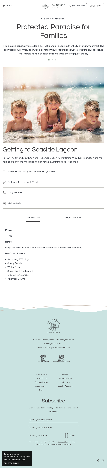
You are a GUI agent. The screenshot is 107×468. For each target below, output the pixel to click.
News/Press (41, 378)
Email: (53, 348)
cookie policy (20, 459)
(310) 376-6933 (56, 344)
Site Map (65, 382)
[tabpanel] (53, 254)
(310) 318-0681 (15, 192)
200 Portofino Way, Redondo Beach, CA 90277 (33, 171)
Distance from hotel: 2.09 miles (24, 182)
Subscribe (53, 401)
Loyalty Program (65, 386)
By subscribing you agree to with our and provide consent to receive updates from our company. (53, 443)
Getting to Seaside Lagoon (40, 149)
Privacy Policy (41, 382)
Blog (41, 390)
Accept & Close (11, 463)
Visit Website (15, 203)
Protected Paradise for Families (53, 31)
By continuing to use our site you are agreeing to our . (17, 456)
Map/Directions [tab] (73, 218)
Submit (74, 436)
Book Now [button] (95, 6)
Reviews (65, 374)
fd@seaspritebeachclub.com (56, 348)
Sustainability (65, 378)
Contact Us (41, 374)
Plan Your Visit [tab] (33, 218)
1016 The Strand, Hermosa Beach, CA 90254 (53, 340)
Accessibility (41, 386)
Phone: (53, 344)
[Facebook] (98, 461)
